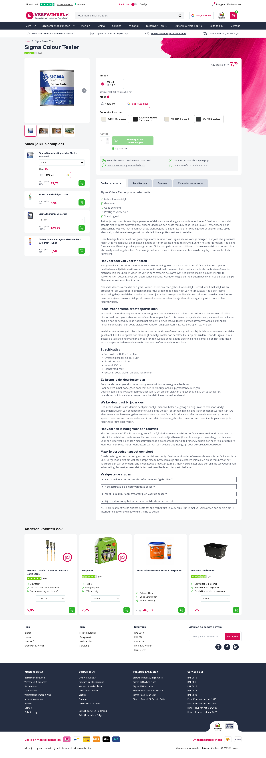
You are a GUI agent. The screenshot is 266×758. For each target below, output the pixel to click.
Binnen (27, 632)
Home (27, 41)
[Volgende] (84, 90)
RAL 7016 (192, 686)
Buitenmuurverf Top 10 (188, 26)
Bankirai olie (85, 641)
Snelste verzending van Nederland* (168, 33)
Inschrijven (232, 636)
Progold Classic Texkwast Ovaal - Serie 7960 (47, 572)
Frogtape (87, 570)
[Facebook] (227, 647)
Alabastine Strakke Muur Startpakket (159, 570)
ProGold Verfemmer (203, 570)
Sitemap (83, 699)
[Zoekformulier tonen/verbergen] (180, 15)
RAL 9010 (139, 632)
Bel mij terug (30, 712)
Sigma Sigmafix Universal (53, 214)
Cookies (215, 748)
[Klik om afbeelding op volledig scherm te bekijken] (57, 90)
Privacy (205, 748)
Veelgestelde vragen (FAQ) (37, 694)
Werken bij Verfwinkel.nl (90, 686)
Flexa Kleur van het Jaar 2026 (201, 703)
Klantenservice (234, 4)
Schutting (84, 645)
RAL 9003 (192, 694)
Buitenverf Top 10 (156, 26)
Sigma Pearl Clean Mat (144, 694)
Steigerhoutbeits (87, 632)
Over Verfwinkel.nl (88, 677)
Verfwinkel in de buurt (89, 703)
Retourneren (30, 686)
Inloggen (220, 4)
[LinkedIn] (236, 647)
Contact (28, 707)
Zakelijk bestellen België (91, 715)
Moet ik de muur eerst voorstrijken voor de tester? (136, 494)
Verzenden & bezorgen (35, 681)
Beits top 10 (216, 26)
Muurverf (29, 641)
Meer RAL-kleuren (143, 645)
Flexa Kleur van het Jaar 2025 (201, 699)
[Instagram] (218, 647)
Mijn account (30, 690)
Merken (85, 26)
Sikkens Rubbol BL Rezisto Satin (149, 699)
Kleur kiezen (140, 649)
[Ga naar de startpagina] (48, 15)
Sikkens (116, 26)
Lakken (28, 637)
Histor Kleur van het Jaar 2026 (202, 712)
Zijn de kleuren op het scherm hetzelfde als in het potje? (139, 501)
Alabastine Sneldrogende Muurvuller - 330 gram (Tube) (60, 241)
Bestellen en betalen (34, 677)
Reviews (28, 703)
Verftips (235, 26)
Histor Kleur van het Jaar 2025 (202, 707)
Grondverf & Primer (34, 645)
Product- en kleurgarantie (91, 681)
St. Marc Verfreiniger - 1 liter (54, 194)
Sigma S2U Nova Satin (144, 686)
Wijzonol (134, 26)
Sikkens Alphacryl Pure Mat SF (148, 690)
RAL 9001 (139, 637)
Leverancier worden (89, 690)
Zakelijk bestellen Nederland (93, 710)
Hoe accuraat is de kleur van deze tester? (130, 486)
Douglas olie (85, 637)
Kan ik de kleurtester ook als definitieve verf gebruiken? (139, 479)
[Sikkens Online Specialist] (229, 726)
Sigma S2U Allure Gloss (144, 681)
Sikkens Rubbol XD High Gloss (148, 677)
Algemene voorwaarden (188, 748)
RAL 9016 (139, 641)
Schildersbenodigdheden (56, 26)
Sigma (101, 26)
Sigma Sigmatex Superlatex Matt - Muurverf (58, 155)
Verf (28, 26)
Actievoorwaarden (33, 699)
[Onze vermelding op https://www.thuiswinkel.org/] (218, 727)
